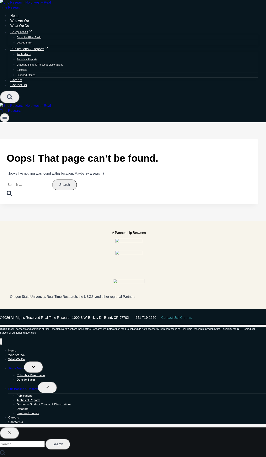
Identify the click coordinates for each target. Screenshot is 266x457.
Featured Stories (26, 75)
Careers (186, 317)
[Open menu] (4, 117)
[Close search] (9, 433)
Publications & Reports (23, 388)
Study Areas (16, 368)
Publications (24, 54)
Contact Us (18, 85)
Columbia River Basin (29, 37)
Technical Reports (27, 59)
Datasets (22, 69)
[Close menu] (1, 341)
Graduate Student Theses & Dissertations (40, 64)
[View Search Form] (10, 97)
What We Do (16, 359)
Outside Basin (26, 379)
